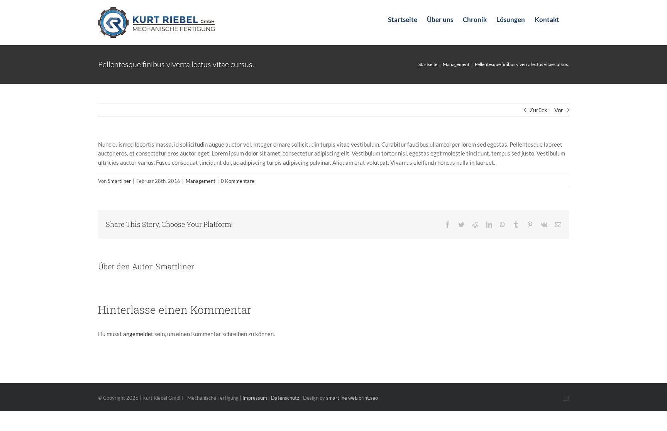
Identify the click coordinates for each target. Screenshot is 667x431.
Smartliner (119, 181)
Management (200, 181)
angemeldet (138, 333)
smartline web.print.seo (352, 398)
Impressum (254, 398)
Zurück (538, 109)
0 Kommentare (237, 181)
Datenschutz (285, 398)
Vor (558, 109)
